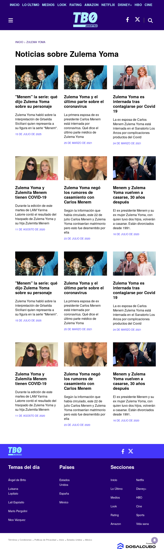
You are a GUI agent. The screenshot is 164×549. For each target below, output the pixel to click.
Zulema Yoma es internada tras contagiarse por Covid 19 (134, 104)
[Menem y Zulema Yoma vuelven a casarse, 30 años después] (134, 168)
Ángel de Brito (17, 480)
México (63, 502)
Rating (75, 4)
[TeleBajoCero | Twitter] (137, 19)
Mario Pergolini (17, 511)
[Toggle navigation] (10, 20)
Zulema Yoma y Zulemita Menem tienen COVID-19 (31, 192)
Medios (48, 4)
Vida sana (142, 524)
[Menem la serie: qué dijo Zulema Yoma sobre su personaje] (36, 77)
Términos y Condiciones (20, 539)
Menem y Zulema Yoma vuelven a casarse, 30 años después (129, 195)
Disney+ (125, 4)
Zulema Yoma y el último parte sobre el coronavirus (84, 101)
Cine (148, 4)
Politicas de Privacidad (45, 539)
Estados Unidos (74, 539)
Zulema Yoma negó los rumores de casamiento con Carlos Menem (82, 195)
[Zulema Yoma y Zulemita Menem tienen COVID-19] (36, 168)
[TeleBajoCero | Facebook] (128, 19)
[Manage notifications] (154, 540)
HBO (138, 4)
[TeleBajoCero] (43, 451)
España (64, 493)
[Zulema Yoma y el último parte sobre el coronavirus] (85, 77)
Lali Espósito (16, 502)
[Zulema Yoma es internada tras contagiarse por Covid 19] (134, 77)
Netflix (108, 4)
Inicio (14, 4)
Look (62, 4)
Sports (140, 515)
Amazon (91, 4)
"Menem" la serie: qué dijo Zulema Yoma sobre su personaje (36, 101)
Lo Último (30, 4)
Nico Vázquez (16, 520)
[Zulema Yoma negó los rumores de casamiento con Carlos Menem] (85, 168)
